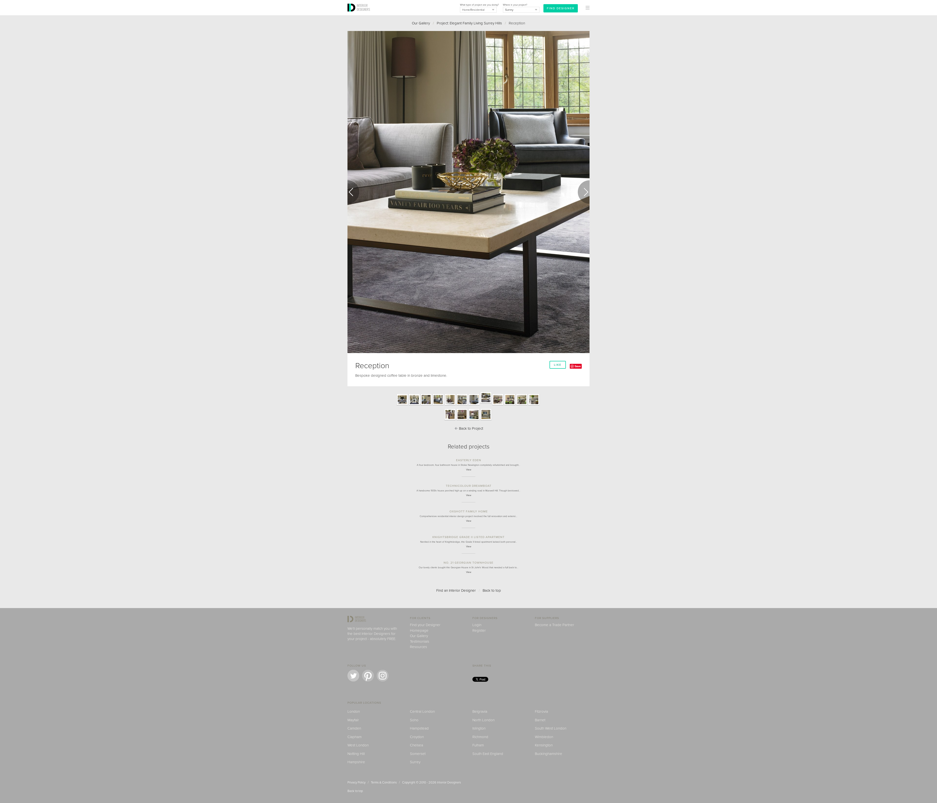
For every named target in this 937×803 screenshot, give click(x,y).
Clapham (354, 737)
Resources (418, 647)
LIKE (557, 364)
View (468, 469)
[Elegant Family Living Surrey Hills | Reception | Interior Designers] (402, 405)
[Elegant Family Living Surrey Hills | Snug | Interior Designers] (462, 420)
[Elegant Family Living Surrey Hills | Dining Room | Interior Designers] (497, 405)
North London (483, 720)
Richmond (480, 737)
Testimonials (419, 641)
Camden (354, 728)
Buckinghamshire (548, 754)
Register (479, 630)
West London (358, 745)
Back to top (492, 590)
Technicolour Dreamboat (468, 486)
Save (578, 366)
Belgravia (479, 711)
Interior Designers (449, 782)
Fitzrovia (541, 711)
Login (476, 625)
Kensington (544, 745)
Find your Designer (425, 625)
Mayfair (353, 720)
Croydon (417, 737)
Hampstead (419, 728)
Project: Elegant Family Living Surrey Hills (469, 23)
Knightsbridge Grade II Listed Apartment (468, 537)
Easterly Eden (468, 460)
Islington (479, 728)
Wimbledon (544, 737)
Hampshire (356, 762)
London (353, 711)
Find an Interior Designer (456, 590)
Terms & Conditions (384, 782)
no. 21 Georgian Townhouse (468, 562)
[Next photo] (584, 192)
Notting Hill (356, 754)
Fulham (478, 745)
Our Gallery (421, 23)
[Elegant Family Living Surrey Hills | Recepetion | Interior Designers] (438, 405)
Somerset (418, 754)
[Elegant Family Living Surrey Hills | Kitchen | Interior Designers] (521, 405)
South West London (550, 728)
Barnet (540, 720)
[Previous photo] (353, 192)
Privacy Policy (356, 782)
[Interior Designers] (352, 14)
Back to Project (470, 428)
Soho (414, 720)
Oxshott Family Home (468, 511)
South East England (487, 754)
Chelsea (416, 745)
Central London (422, 711)
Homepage (419, 630)
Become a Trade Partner (554, 625)
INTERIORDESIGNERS (363, 7)
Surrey (415, 762)
